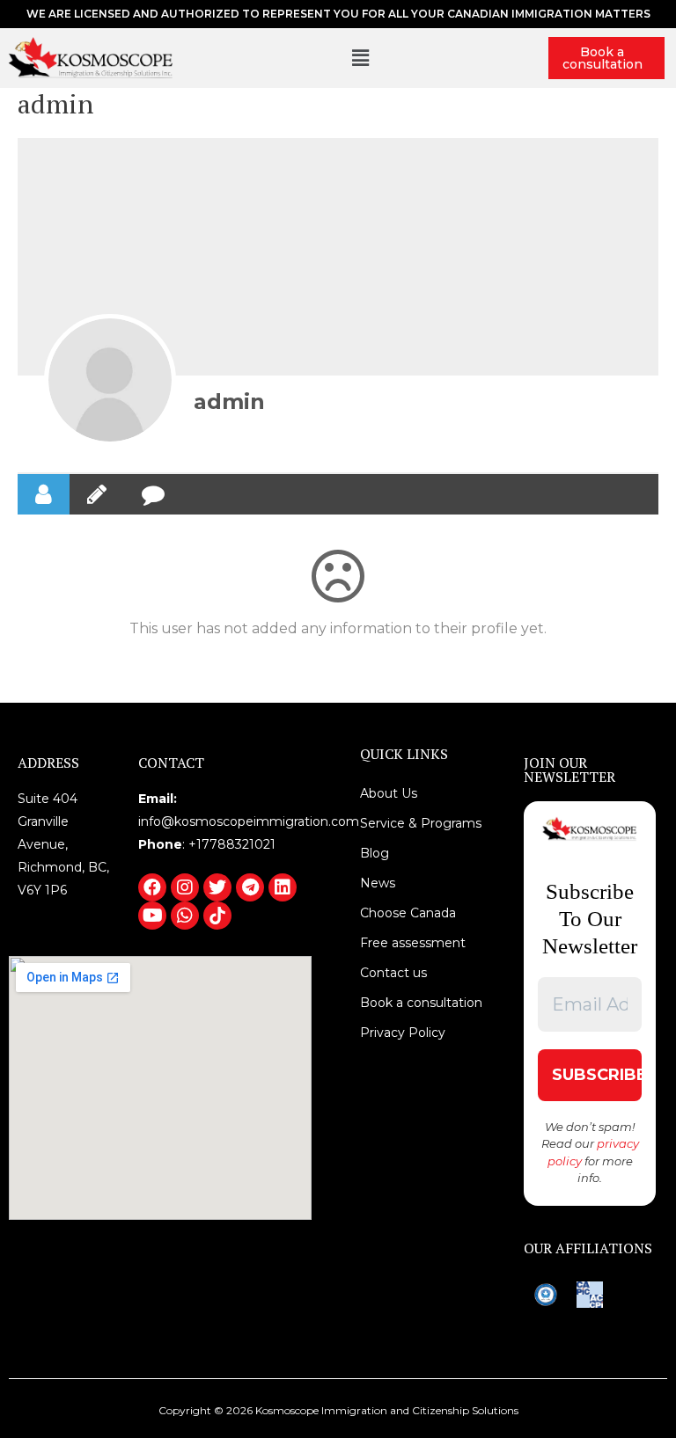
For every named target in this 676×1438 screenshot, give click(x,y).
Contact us (393, 973)
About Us (388, 793)
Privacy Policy (402, 1032)
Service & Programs (420, 823)
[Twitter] (217, 887)
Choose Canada (408, 913)
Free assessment (413, 943)
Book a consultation (602, 58)
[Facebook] (152, 887)
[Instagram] (185, 887)
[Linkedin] (282, 887)
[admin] (110, 380)
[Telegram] (250, 887)
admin (229, 401)
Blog (374, 853)
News (377, 883)
